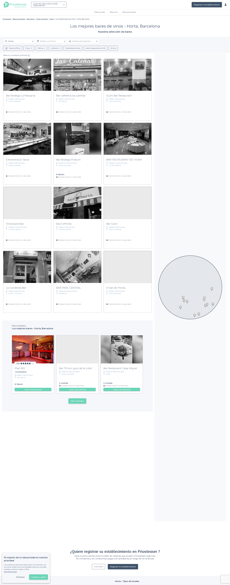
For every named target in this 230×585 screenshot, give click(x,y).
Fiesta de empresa (129, 12)
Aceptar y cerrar (38, 577)
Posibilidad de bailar (73, 48)
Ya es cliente (98, 567)
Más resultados (77, 401)
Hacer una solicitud (33, 389)
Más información (10, 572)
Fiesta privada (99, 12)
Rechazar (20, 577)
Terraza (113, 48)
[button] (211, 289)
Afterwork (114, 12)
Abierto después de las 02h (95, 48)
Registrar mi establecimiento (207, 5)
